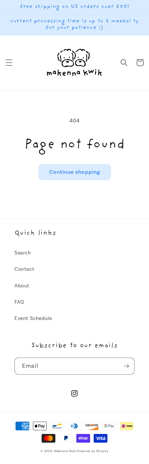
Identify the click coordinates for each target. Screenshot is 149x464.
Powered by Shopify (92, 451)
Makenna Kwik (65, 451)
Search (22, 253)
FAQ (19, 302)
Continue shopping (74, 172)
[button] (9, 63)
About (22, 286)
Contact (24, 269)
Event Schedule (33, 318)
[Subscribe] (126, 366)
